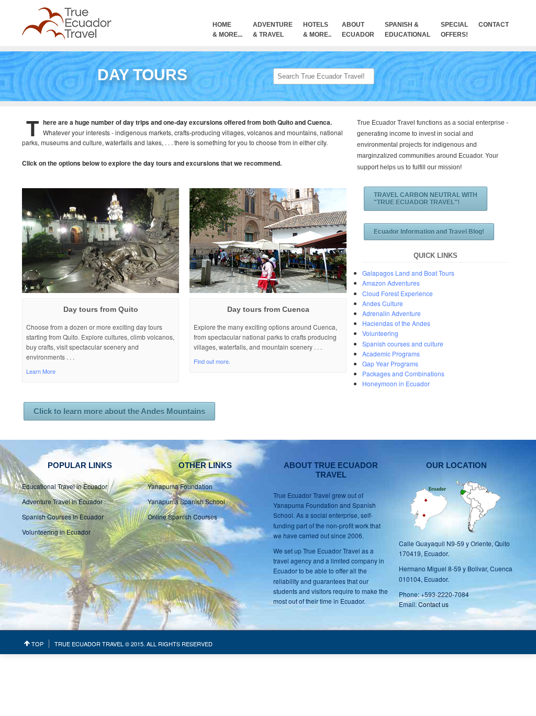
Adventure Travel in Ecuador (62, 501)
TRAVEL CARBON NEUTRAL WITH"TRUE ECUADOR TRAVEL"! (425, 198)
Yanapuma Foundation (180, 486)
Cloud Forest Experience (397, 293)
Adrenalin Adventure (391, 313)
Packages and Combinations (403, 373)
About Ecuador (358, 29)
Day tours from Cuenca (268, 309)
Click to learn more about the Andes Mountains (119, 411)
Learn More (40, 371)
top (37, 643)
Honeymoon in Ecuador (396, 383)
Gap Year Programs (390, 363)
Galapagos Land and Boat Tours (408, 272)
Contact (493, 24)
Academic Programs (391, 353)
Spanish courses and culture (402, 343)
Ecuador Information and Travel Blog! (429, 231)
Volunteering (380, 333)
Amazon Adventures (391, 282)
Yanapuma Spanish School (186, 501)
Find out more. (212, 361)
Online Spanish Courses (182, 516)
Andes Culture (382, 303)
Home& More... (227, 29)
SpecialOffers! (454, 29)
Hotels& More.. (317, 29)
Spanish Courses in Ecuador (63, 516)
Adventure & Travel (273, 29)
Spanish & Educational (407, 29)
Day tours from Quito (100, 309)
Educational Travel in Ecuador (64, 486)
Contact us (433, 604)
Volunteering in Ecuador (56, 531)
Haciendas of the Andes (396, 323)
